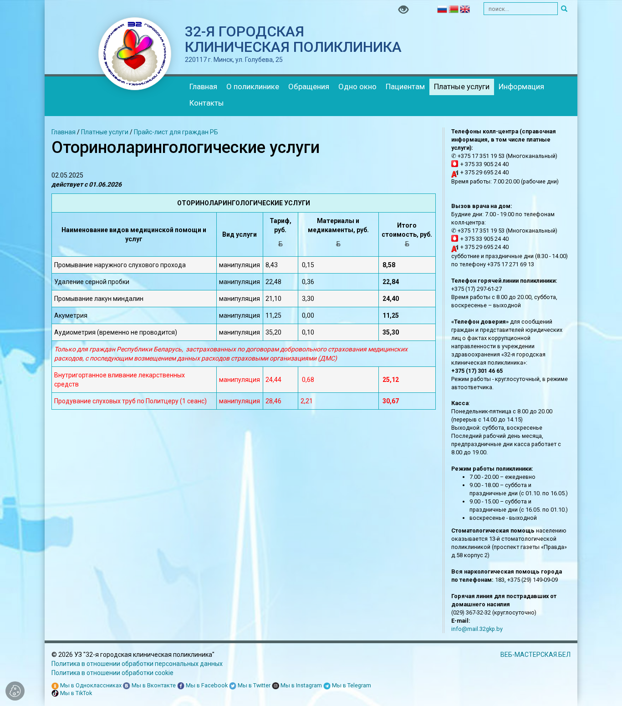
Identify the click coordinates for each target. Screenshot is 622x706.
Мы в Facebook (206, 685)
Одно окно (357, 86)
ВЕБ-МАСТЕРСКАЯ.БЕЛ (535, 654)
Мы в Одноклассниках (90, 685)
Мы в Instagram (300, 685)
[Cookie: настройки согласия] (15, 691)
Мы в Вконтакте (153, 685)
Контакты (206, 102)
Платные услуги (461, 86)
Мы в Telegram (351, 685)
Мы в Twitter (253, 685)
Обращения (308, 86)
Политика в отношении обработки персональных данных (137, 663)
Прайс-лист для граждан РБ (176, 132)
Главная (203, 86)
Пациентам (405, 86)
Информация (521, 86)
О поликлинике (252, 86)
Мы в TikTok (75, 693)
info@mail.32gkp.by (477, 628)
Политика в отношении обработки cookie (112, 672)
